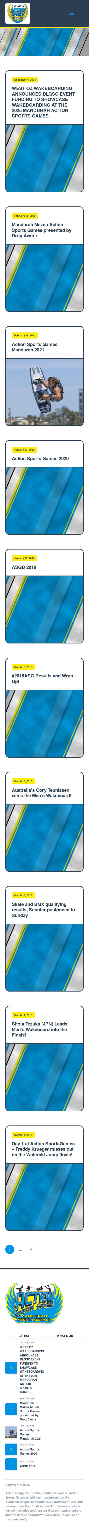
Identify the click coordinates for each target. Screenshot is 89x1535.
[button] (71, 13)
